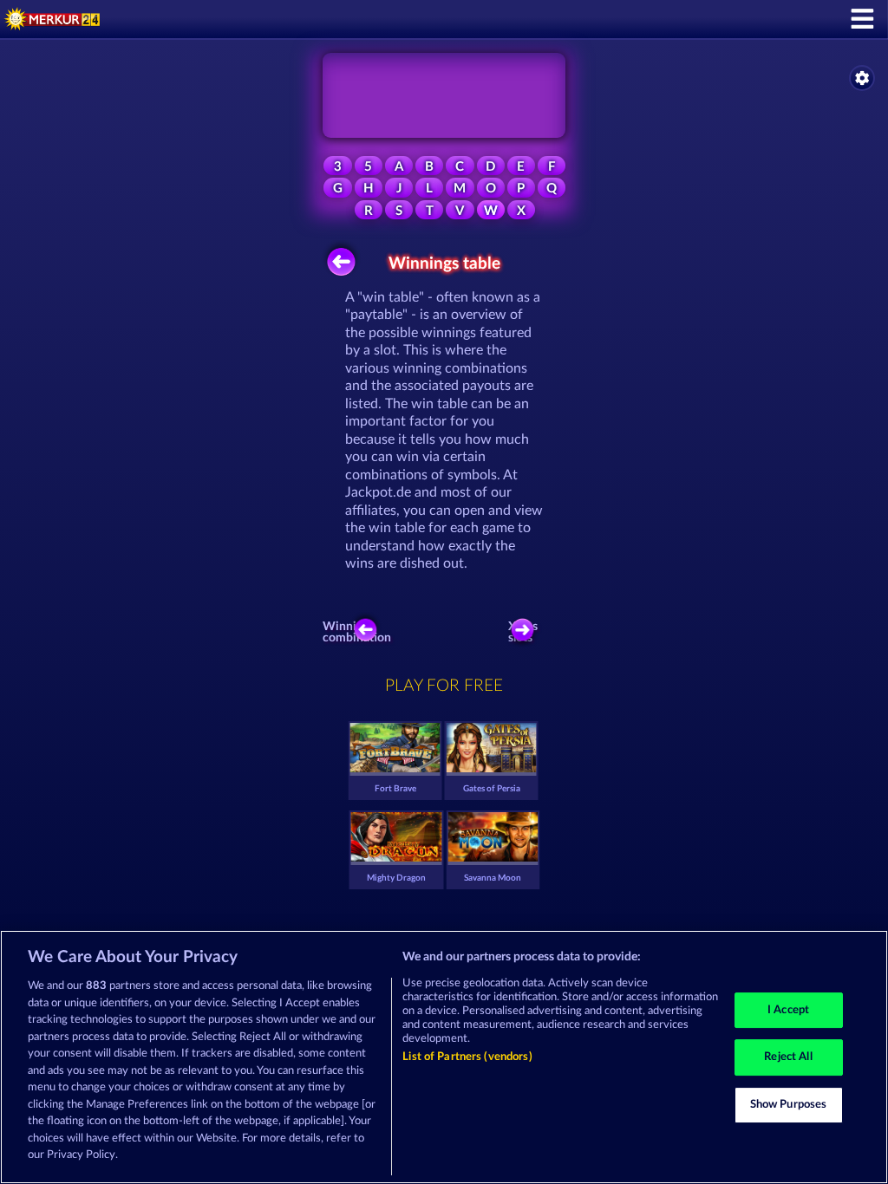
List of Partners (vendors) (467, 1057)
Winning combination (361, 633)
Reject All (788, 1057)
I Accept (788, 1010)
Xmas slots (523, 633)
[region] (444, 1057)
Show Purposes (788, 1104)
